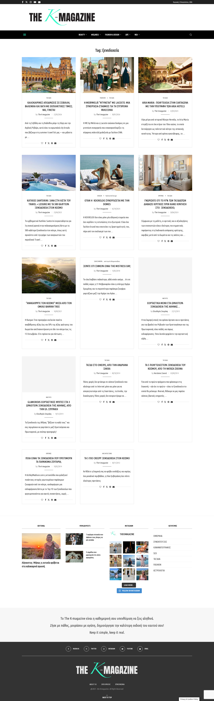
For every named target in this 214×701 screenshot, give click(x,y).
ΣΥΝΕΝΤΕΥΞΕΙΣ (160, 541)
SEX (155, 553)
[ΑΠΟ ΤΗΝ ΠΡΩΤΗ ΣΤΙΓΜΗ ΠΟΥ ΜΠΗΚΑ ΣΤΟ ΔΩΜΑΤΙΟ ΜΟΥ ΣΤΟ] (142, 561)
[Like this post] (42, 143)
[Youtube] (35, 2)
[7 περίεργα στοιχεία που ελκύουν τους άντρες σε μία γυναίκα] (74, 539)
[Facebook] (22, 2)
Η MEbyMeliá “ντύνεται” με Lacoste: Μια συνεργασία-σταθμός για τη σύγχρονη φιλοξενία (107, 106)
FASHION (157, 564)
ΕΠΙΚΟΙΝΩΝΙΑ (119, 684)
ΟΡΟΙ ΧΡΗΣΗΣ (105, 684)
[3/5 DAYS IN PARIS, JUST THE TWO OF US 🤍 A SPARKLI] (129, 547)
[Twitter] (26, 2)
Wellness (95, 35)
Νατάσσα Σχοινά (160, 373)
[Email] (39, 2)
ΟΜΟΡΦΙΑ (157, 536)
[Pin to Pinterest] (52, 143)
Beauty (82, 35)
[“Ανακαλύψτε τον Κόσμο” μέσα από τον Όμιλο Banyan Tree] (49, 275)
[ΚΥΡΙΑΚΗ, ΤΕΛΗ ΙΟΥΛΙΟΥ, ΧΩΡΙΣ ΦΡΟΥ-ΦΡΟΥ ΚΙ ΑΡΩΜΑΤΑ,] (142, 547)
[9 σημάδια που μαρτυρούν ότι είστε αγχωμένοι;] (74, 556)
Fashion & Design (112, 35)
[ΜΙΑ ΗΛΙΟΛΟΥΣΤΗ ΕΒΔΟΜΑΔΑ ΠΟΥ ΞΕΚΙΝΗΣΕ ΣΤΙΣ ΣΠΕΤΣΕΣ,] (129, 574)
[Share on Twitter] (49, 143)
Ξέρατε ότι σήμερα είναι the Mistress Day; (107, 266)
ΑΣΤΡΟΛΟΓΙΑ (159, 570)
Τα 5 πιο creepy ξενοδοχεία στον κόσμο (107, 458)
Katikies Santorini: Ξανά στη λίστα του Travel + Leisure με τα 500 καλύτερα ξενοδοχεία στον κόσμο (49, 204)
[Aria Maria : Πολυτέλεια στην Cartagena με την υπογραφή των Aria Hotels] (165, 75)
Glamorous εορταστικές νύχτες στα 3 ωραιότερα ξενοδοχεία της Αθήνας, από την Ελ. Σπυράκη (48, 405)
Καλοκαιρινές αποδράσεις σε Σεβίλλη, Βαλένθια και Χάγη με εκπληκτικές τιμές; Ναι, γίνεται (48, 106)
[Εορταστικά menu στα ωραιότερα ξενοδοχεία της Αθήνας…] (165, 275)
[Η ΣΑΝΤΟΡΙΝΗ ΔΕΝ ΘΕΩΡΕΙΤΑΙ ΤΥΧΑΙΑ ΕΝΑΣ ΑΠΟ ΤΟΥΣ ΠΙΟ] (129, 561)
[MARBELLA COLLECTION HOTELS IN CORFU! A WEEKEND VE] (116, 574)
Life (126, 35)
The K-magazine (44, 114)
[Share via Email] (55, 143)
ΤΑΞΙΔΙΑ (156, 559)
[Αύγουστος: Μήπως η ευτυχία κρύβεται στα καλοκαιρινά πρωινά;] (41, 546)
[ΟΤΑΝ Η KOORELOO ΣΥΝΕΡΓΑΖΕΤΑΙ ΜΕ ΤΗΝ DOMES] (107, 173)
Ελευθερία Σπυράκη (160, 311)
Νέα (136, 35)
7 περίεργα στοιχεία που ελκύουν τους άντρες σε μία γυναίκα (94, 537)
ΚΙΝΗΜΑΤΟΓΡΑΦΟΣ (162, 547)
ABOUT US (93, 684)
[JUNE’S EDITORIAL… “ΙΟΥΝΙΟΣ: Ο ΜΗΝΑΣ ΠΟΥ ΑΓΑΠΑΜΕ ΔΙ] (142, 574)
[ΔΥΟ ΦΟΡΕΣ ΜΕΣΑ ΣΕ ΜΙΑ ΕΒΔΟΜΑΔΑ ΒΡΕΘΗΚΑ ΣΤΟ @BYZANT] (116, 561)
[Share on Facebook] (45, 143)
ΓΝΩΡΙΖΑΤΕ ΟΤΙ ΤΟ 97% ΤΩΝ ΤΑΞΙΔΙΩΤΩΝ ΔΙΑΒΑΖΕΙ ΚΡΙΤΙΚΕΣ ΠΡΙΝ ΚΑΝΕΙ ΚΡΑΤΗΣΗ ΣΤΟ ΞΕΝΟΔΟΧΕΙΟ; (165, 204)
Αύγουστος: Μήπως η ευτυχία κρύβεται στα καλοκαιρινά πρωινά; (40, 564)
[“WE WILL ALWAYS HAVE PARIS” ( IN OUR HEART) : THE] (116, 547)
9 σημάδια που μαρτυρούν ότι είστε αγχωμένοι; (93, 554)
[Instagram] (31, 2)
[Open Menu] (24, 34)
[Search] (190, 35)
